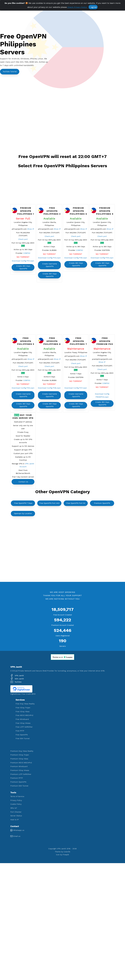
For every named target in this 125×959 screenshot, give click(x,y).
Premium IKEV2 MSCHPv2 (21, 763)
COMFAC (26, 253)
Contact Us (23, 482)
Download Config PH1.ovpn (23, 261)
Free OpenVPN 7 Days (23, 503)
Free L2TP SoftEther (24, 727)
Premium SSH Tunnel (19, 786)
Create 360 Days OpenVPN (23, 267)
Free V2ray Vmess (23, 723)
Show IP (30, 229)
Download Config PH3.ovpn (49, 258)
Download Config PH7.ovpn (75, 388)
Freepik (66, 855)
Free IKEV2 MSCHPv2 (24, 715)
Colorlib (67, 852)
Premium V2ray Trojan (19, 755)
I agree (93, 7)
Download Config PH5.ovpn (23, 388)
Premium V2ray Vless (19, 759)
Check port (23, 239)
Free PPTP (20, 731)
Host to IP (14, 820)
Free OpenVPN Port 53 (75, 503)
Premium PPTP (16, 778)
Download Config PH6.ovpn (75, 258)
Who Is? (13, 808)
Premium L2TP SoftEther (20, 774)
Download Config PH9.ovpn (102, 258)
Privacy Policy (16, 800)
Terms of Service (17, 796)
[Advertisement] (63, 122)
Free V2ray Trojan (23, 708)
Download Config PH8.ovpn (49, 388)
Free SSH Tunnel (23, 738)
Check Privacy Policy (77, 7)
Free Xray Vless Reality (25, 704)
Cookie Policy (15, 804)
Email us (16, 836)
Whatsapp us (18, 830)
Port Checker (15, 812)
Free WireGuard (22, 719)
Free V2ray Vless (22, 711)
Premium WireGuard (18, 766)
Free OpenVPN (22, 735)
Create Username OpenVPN (49, 265)
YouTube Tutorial (10, 71)
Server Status (16, 816)
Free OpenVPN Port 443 (49, 503)
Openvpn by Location (23, 513)
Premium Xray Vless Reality (21, 751)
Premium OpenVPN (102, 503)
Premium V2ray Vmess (19, 770)
